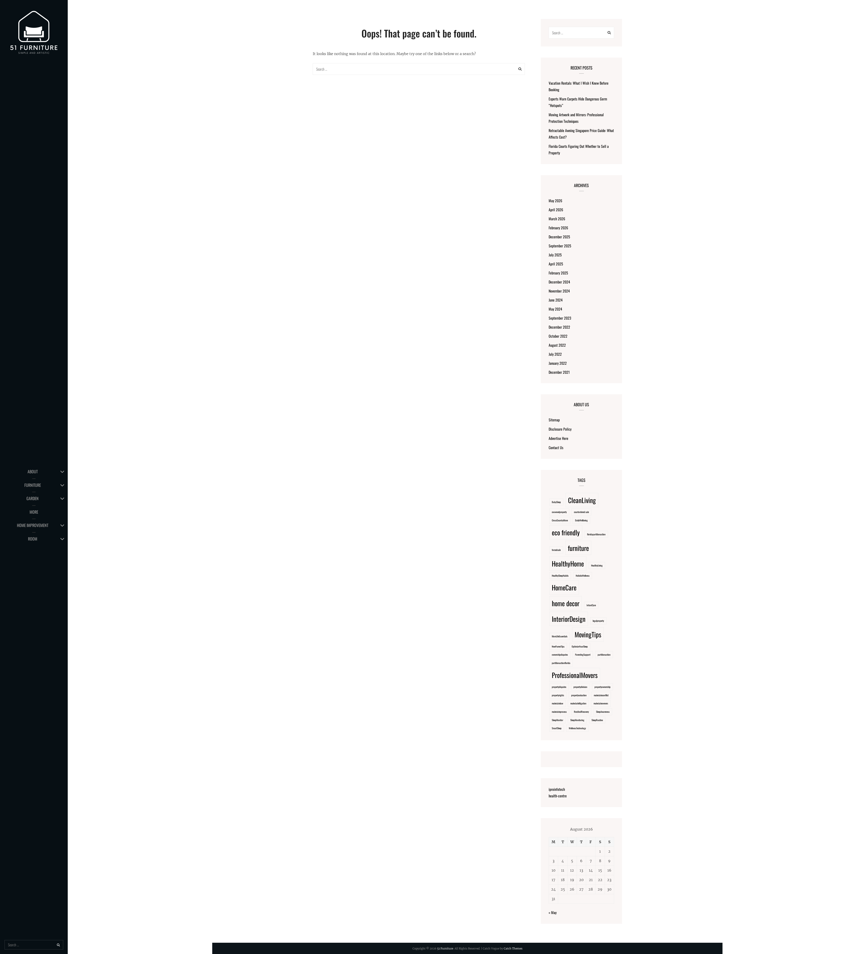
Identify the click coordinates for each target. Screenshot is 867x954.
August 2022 (557, 345)
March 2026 (557, 218)
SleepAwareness (603, 711)
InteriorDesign (568, 619)
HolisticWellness (583, 575)
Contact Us (556, 447)
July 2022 (555, 354)
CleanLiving (582, 500)
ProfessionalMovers (575, 675)
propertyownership (602, 687)
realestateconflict (601, 695)
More (34, 512)
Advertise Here (558, 438)
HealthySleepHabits (560, 575)
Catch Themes (513, 948)
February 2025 (558, 273)
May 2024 (555, 309)
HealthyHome (568, 563)
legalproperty (598, 620)
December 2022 (559, 327)
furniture (578, 548)
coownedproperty (559, 512)
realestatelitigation (578, 703)
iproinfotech (557, 789)
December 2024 (559, 282)
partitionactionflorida (561, 663)
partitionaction (604, 654)
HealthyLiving (597, 565)
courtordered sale (581, 512)
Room (32, 539)
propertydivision (580, 687)
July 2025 (555, 255)
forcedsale (556, 550)
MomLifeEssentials (559, 636)
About (33, 471)
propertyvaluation (579, 695)
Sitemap (554, 419)
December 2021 (559, 372)
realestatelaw (557, 703)
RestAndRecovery (581, 711)
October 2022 (558, 336)
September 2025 (560, 245)
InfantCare (591, 605)
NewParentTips (558, 646)
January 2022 (558, 363)
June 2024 (556, 300)
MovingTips (588, 634)
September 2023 (560, 318)
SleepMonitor (557, 720)
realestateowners (601, 703)
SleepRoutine (597, 720)
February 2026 (558, 227)
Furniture (32, 485)
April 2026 (556, 209)
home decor (565, 603)
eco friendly (566, 532)
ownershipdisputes (560, 654)
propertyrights (558, 695)
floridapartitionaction (596, 534)
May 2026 (555, 200)
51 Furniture (445, 948)
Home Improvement (32, 525)
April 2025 (556, 264)
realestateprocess (559, 711)
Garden (32, 498)
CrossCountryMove (560, 520)
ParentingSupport (582, 654)
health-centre (558, 795)
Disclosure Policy (560, 429)
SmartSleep (557, 728)
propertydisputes (559, 687)
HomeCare (564, 587)
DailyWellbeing (581, 520)
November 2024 (559, 291)
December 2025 (559, 236)
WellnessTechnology (577, 728)
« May (553, 912)
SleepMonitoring (577, 720)
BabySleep (556, 502)
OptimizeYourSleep (580, 646)
